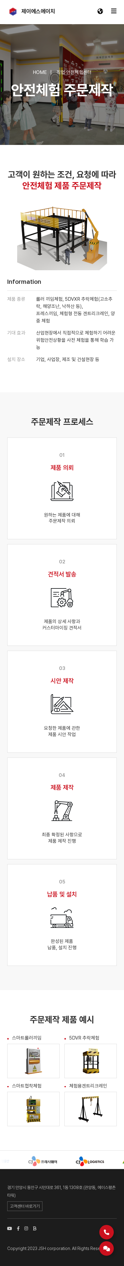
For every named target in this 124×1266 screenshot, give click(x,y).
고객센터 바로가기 (25, 1206)
